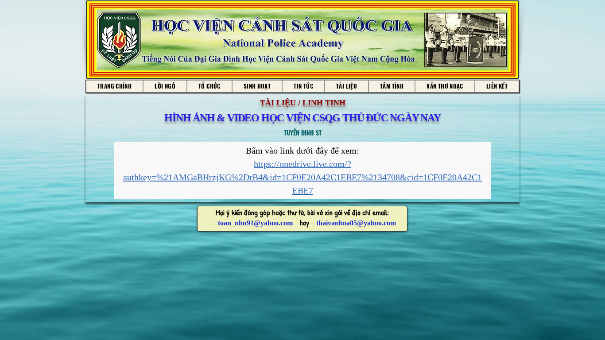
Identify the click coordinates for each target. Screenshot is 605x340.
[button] (257, 86)
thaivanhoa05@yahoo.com (356, 223)
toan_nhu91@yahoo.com (255, 223)
